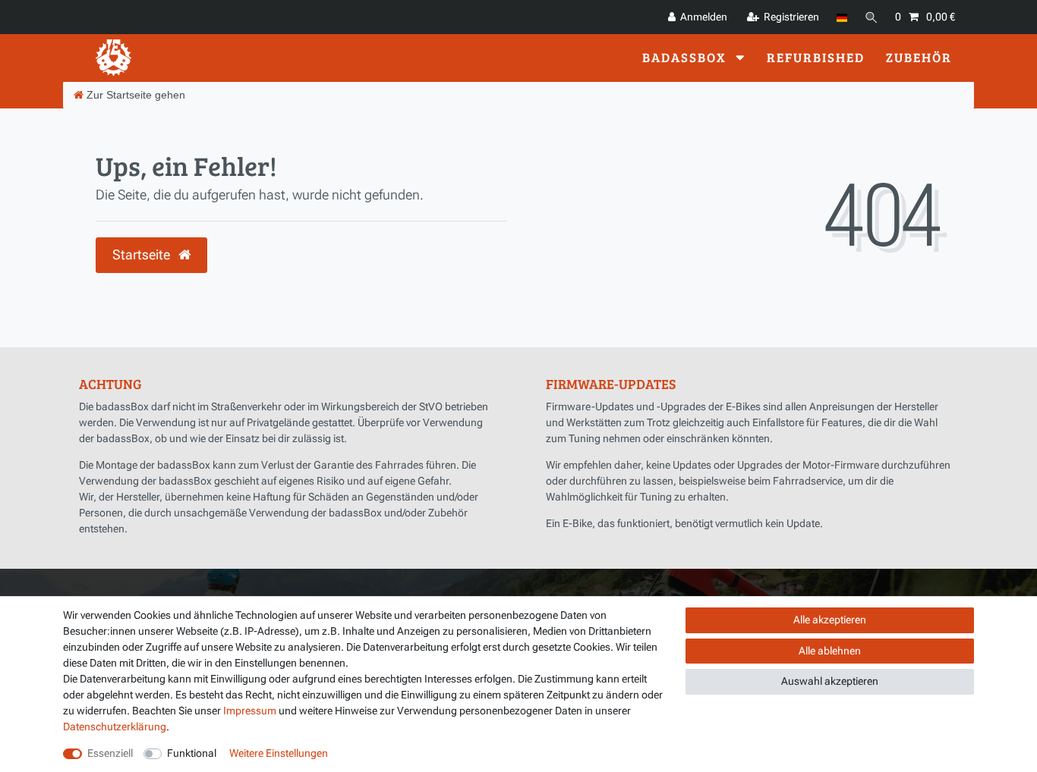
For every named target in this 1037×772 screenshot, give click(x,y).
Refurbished (816, 57)
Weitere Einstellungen (278, 753)
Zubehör (919, 57)
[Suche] (871, 17)
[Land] (841, 17)
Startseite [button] (142, 254)
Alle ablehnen (830, 651)
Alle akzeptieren (829, 620)
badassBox (686, 57)
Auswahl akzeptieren (829, 681)
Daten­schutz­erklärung (114, 726)
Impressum (249, 711)
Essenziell (110, 753)
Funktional (191, 753)
